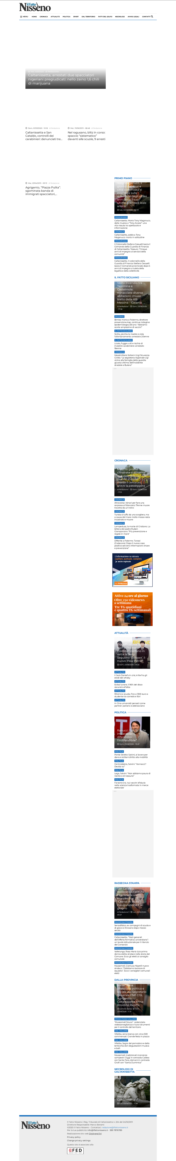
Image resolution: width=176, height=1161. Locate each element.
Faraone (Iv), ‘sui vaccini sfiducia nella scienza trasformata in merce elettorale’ (131, 785)
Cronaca (44, 17)
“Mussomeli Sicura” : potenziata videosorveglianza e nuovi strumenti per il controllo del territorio (132, 1024)
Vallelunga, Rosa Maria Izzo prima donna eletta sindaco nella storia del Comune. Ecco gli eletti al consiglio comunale (132, 955)
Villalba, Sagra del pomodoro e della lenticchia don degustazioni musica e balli (131, 1046)
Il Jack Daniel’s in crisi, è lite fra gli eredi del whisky (130, 676)
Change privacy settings (78, 1140)
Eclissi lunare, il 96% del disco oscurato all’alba (128, 685)
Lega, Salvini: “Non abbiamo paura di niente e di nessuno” (132, 774)
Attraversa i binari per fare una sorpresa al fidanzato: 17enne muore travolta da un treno (132, 505)
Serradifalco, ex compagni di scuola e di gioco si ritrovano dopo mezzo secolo (132, 928)
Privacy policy (74, 1137)
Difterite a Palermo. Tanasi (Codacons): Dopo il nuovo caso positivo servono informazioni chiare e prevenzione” (132, 544)
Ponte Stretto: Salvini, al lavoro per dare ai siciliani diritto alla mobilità (131, 755)
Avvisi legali (133, 17)
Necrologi (120, 17)
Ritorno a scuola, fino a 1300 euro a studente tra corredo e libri (131, 695)
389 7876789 (116, 1130)
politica (66, 17)
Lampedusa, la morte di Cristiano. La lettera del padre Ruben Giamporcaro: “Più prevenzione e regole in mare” (132, 530)
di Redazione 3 (123, 912)
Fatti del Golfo (105, 17)
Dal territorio (88, 17)
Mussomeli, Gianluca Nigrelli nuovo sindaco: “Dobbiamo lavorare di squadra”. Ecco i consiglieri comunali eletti (132, 969)
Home (34, 17)
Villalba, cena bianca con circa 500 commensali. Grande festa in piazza (131, 1035)
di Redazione (51, 71)
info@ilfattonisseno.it (97, 1130)
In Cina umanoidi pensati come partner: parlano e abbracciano (129, 704)
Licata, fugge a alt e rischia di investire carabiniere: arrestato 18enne (129, 346)
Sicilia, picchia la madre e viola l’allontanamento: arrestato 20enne (131, 335)
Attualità (55, 17)
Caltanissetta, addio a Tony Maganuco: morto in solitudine (129, 236)
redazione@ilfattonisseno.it (115, 1127)
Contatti (146, 17)
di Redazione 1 (123, 306)
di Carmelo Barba (124, 1009)
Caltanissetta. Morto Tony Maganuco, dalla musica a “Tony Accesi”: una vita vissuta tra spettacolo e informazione (132, 224)
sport (76, 17)
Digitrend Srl (95, 1133)
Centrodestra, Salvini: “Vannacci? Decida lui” (130, 765)
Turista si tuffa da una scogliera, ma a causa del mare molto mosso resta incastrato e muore (132, 517)
